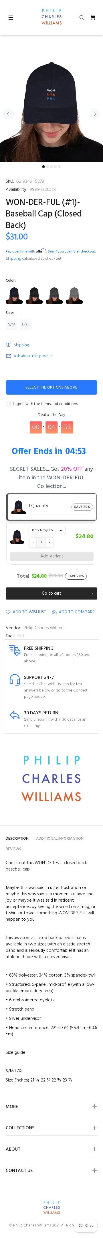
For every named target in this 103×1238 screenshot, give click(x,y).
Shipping (13, 258)
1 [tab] (43, 166)
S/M (11, 324)
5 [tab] (59, 166)
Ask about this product (33, 356)
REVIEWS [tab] (13, 849)
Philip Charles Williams (44, 628)
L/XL (26, 324)
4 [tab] (55, 166)
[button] (33, 542)
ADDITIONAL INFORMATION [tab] (60, 838)
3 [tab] (51, 166)
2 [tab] (47, 166)
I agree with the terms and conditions (45, 404)
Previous (8, 113)
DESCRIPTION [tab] (17, 838)
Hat (20, 636)
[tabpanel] (51, 110)
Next (94, 113)
